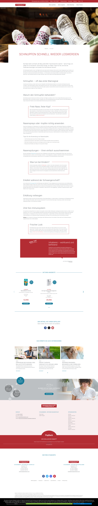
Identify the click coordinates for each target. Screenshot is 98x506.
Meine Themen (80, 4)
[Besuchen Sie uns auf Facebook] (43, 476)
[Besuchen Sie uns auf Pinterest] (54, 476)
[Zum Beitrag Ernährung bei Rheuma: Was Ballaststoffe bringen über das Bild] (26, 352)
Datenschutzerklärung (88, 502)
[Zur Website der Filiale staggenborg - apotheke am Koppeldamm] (74, 462)
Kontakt (59, 480)
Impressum (40, 480)
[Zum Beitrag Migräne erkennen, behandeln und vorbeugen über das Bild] (72, 352)
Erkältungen (44, 165)
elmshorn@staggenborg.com (24, 471)
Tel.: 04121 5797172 (24, 468)
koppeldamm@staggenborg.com (74, 471)
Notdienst (75, 1)
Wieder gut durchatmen (40, 115)
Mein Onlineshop (70, 4)
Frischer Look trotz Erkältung (38, 231)
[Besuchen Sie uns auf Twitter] (47, 476)
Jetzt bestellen (25, 303)
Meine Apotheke (52, 4)
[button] (83, 291)
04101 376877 (56, 1)
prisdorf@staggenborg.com (23, 417)
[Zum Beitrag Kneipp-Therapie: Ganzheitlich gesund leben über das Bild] (49, 352)
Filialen (79, 1)
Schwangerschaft (33, 183)
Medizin (46, 48)
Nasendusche (33, 153)
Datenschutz (46, 480)
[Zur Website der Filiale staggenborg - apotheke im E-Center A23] (24, 462)
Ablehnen (16, 503)
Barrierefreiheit (53, 480)
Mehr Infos (82, 503)
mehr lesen (49, 443)
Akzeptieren (49, 503)
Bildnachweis (64, 480)
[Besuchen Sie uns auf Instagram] (51, 476)
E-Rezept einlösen (63, 1)
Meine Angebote (61, 4)
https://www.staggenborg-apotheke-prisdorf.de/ (27, 418)
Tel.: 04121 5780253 (73, 468)
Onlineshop (70, 1)
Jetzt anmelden (49, 393)
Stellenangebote (34, 480)
